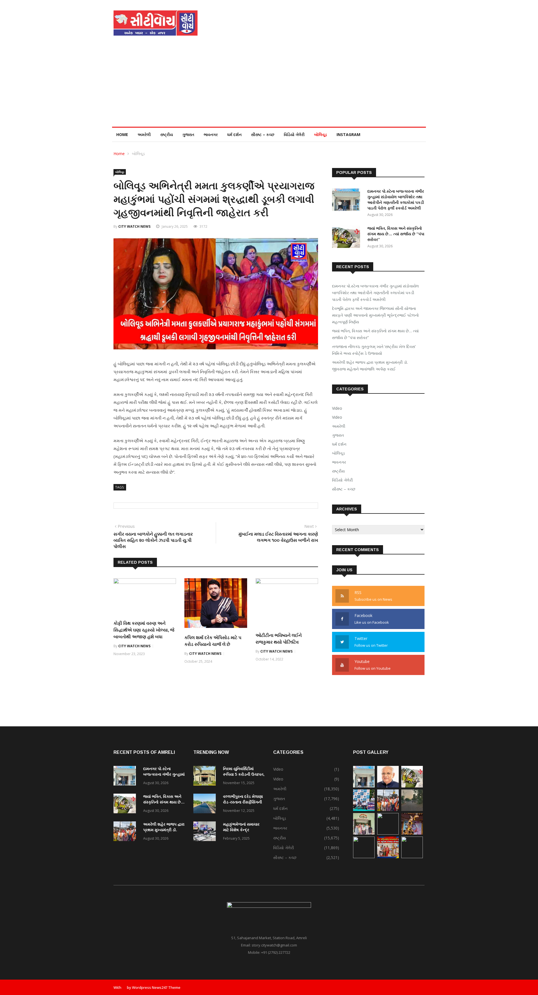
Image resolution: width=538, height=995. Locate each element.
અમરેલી (144, 134)
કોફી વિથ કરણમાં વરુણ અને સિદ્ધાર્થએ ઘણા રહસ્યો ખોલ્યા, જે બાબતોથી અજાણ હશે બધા (143, 630)
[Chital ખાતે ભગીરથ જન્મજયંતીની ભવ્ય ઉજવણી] (412, 856)
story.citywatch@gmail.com (274, 945)
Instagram (348, 134)
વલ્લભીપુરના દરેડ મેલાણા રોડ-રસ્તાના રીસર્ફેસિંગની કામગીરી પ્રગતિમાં (243, 802)
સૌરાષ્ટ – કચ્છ (262, 134)
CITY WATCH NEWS (134, 226)
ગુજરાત (188, 134)
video (337, 417)
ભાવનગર (211, 134)
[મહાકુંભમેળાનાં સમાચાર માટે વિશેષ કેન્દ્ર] (206, 832)
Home (122, 134)
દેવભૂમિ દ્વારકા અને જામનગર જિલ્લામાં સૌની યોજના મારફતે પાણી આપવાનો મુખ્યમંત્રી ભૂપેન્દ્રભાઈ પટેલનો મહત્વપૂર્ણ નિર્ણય (375, 315)
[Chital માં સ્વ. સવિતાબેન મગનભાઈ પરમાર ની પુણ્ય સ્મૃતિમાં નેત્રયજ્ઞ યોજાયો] (388, 856)
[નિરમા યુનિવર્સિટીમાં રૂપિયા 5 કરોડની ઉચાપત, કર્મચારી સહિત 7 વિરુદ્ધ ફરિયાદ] (206, 776)
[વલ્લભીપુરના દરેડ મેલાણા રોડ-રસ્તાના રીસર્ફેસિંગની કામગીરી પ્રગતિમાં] (206, 804)
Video (337, 408)
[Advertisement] (269, 84)
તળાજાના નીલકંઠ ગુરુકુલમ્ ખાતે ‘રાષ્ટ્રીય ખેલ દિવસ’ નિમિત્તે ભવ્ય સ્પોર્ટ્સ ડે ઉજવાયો (374, 350)
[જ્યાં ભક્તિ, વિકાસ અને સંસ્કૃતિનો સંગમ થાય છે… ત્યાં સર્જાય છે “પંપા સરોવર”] (347, 237)
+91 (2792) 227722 (275, 952)
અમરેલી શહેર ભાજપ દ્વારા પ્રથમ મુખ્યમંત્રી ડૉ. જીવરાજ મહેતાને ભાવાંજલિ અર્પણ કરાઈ (370, 366)
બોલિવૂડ (320, 134)
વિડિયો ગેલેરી (294, 134)
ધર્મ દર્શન (234, 134)
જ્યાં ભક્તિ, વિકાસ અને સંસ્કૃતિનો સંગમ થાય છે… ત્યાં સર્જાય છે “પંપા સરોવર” (395, 234)
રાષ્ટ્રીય (166, 134)
